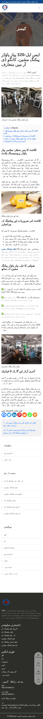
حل (5, 541)
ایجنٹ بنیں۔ (8, 567)
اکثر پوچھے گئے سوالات (9, 672)
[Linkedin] (14, 414)
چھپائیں (7, 128)
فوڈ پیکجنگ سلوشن (10, 487)
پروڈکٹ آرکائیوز (9, 548)
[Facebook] (4, 414)
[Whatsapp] (29, 414)
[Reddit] (24, 414)
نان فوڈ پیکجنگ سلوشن (9, 645)
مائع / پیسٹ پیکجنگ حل (9, 642)
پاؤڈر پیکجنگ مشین (8, 249)
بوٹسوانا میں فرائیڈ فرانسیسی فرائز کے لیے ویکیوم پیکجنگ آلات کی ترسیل (19, 431)
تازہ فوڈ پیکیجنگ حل (8, 635)
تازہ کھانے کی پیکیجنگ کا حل (13, 481)
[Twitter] (9, 414)
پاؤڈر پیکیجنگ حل (10, 500)
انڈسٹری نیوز (8, 453)
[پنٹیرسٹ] (19, 414)
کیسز (5, 561)
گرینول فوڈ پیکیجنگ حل (12, 507)
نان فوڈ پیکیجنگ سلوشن (12, 513)
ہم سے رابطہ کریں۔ (11, 574)
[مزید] (35, 414)
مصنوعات (4, 662)
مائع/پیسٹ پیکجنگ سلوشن (13, 494)
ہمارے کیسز (8, 460)
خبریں (3, 668)
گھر (5, 535)
